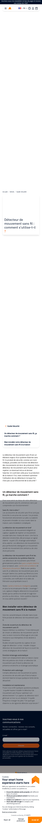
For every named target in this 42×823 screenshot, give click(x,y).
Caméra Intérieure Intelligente (19, 586)
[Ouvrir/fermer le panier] (36, 8)
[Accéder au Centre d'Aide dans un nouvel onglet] (29, 8)
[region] (21, 2)
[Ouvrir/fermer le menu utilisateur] (33, 8)
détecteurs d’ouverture (11, 568)
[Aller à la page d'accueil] (10, 8)
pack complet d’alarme (30, 563)
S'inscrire (21, 746)
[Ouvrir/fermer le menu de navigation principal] (5, 8)
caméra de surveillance (27, 566)
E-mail (5, 735)
